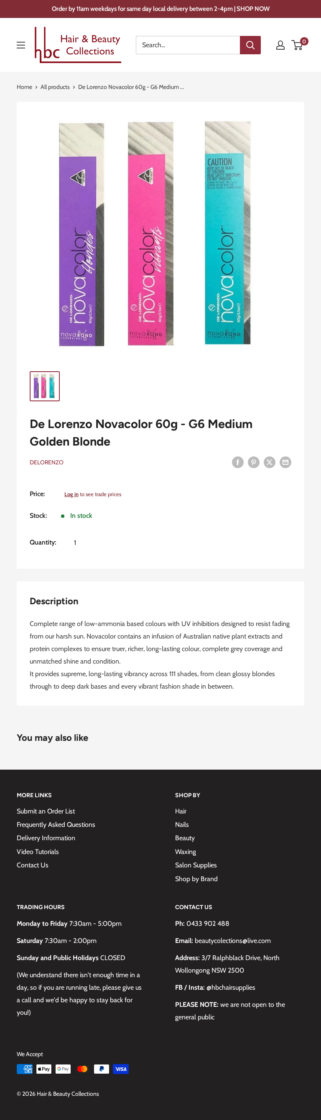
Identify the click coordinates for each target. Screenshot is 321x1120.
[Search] (250, 45)
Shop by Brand (196, 879)
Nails (182, 825)
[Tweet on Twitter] (269, 461)
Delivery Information (46, 838)
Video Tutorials (38, 852)
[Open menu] (21, 45)
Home (24, 87)
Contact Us (32, 865)
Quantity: (43, 542)
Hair (180, 811)
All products (55, 87)
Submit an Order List (46, 811)
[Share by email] (285, 461)
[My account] (280, 45)
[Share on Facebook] (238, 461)
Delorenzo (47, 462)
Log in (71, 494)
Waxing (185, 852)
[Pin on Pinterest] (254, 461)
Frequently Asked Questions (56, 825)
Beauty (185, 838)
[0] (297, 45)
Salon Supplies (196, 865)
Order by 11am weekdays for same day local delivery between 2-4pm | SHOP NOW (161, 9)
